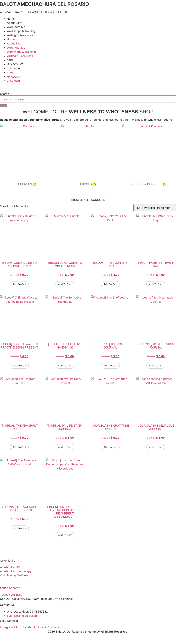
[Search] (3, 105)
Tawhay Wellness (11, 594)
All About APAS (10, 567)
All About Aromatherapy (15, 571)
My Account (15, 64)
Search (4, 93)
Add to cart (19, 284)
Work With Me (16, 27)
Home (11, 18)
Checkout (13, 68)
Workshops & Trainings (21, 31)
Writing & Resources (20, 35)
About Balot (14, 22)
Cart (10, 60)
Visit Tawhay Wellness (14, 575)
